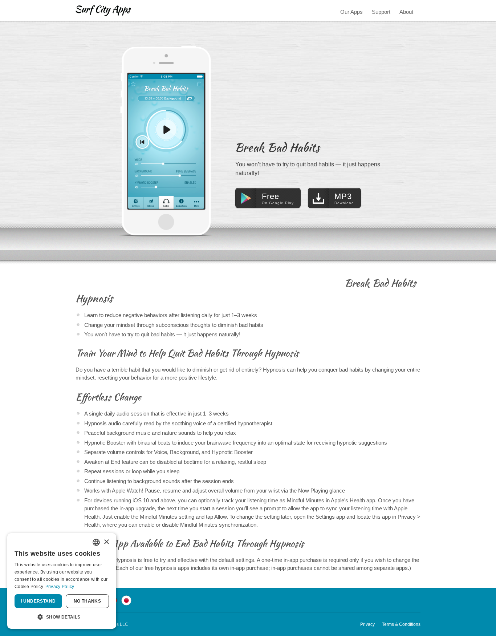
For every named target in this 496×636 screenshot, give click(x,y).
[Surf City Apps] (103, 10)
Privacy (367, 624)
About (406, 12)
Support (381, 12)
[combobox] (96, 542)
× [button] (106, 542)
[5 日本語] (126, 600)
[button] (62, 617)
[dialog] (61, 581)
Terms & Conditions (401, 624)
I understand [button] (38, 601)
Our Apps (351, 12)
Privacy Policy (59, 586)
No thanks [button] (87, 601)
